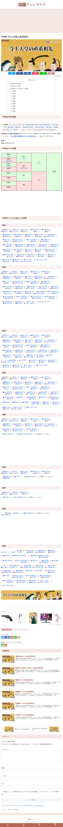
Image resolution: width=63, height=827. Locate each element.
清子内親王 (18, 355)
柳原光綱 (55, 399)
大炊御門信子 (45, 241)
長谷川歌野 (35, 404)
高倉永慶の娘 (18, 572)
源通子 (48, 231)
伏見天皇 (29, 234)
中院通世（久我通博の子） (10, 567)
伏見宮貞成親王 (32, 239)
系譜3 (14, 96)
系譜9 (14, 111)
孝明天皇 (41, 254)
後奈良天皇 (31, 244)
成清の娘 (52, 552)
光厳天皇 (52, 234)
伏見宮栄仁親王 (18, 239)
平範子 (25, 494)
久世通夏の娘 (50, 570)
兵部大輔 (10, 127)
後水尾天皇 (18, 249)
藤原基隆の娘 (6, 515)
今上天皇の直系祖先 (7, 629)
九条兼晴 (40, 355)
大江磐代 (10, 256)
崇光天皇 (6, 239)
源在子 (36, 231)
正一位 (10, 129)
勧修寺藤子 (19, 246)
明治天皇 (51, 254)
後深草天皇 (18, 234)
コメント (5, 749)
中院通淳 (46, 560)
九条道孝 (52, 360)
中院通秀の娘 (14, 565)
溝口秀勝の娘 (7, 572)
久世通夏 (39, 570)
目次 (29, 80)
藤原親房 (52, 550)
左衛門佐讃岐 (51, 251)
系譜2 (14, 93)
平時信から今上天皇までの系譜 (19, 88)
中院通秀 (55, 560)
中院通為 (40, 565)
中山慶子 (41, 256)
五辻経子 (29, 236)
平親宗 (17, 513)
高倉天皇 (25, 127)
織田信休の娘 (54, 397)
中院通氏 (24, 562)
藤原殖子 (24, 231)
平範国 (9, 156)
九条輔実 (50, 355)
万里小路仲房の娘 (21, 560)
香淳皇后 (16, 261)
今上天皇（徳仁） (43, 259)
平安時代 (28, 124)
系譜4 (14, 98)
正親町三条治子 (18, 241)
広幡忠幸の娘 (31, 397)
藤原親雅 (42, 550)
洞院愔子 (19, 236)
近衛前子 (8, 251)
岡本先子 (55, 293)
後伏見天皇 (39, 234)
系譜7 (14, 106)
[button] (58, 523)
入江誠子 (24, 298)
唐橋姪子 (42, 362)
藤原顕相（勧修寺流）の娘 (40, 555)
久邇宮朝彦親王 (50, 296)
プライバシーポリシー (31, 822)
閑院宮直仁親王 (50, 249)
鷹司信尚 (19, 357)
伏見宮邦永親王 (39, 293)
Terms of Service (37, 805)
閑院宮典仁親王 (8, 254)
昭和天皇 (16, 259)
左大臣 (15, 129)
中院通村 (8, 570)
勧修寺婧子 (20, 256)
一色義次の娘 (50, 567)
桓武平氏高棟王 (44, 124)
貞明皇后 (6, 261)
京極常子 (10, 399)
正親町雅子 (31, 256)
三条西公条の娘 (38, 567)
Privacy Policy (28, 805)
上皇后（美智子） (27, 261)
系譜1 (14, 91)
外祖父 (32, 127)
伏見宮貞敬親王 (22, 296)
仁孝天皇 (32, 254)
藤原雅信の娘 (24, 168)
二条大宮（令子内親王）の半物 (12, 552)
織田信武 (33, 399)
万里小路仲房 (8, 560)
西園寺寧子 (39, 236)
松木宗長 (51, 572)
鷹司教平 (30, 355)
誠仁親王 (55, 244)
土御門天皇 (46, 229)
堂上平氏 (54, 124)
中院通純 (19, 570)
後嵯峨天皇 (7, 234)
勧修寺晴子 (54, 246)
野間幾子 (52, 362)
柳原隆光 (26, 402)
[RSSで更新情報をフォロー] (5, 645)
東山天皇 (38, 249)
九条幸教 (13, 360)
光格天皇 (21, 254)
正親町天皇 (43, 244)
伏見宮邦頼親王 (8, 296)
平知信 (16, 127)
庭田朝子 (9, 246)
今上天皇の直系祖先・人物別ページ (21, 629)
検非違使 (49, 127)
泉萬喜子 (52, 298)
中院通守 (34, 560)
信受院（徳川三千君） (9, 362)
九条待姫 (40, 357)
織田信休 (42, 397)
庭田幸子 (34, 241)
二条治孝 (32, 360)
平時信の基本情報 (16, 83)
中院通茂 (29, 570)
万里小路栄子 (31, 246)
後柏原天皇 (19, 244)
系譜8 (14, 108)
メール (4, 776)
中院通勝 (52, 565)
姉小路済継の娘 (26, 567)
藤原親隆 (30, 552)
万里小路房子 (43, 246)
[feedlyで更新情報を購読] (2, 645)
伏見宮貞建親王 (53, 291)
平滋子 (16, 229)
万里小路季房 (44, 557)
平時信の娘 (30, 550)
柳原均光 (16, 402)
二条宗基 (23, 360)
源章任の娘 (9, 161)
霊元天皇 (29, 249)
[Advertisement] (31, 21)
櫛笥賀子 (38, 251)
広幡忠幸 (20, 397)
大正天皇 (6, 259)
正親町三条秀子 (50, 236)
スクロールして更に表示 (54, 624)
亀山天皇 (17, 476)
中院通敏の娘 (44, 562)
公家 (36, 124)
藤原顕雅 (6, 555)
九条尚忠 (42, 360)
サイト (3, 784)
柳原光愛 (36, 402)
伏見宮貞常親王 (8, 434)
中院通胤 (28, 565)
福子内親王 (40, 291)
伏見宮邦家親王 (36, 296)
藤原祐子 (5, 231)
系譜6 (14, 103)
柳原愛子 (51, 256)
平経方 (24, 158)
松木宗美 (6, 575)
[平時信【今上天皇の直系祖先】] (27, 73)
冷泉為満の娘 (29, 357)
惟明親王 (6, 497)
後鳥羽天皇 (35, 229)
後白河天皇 (14, 231)
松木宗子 (29, 251)
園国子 (20, 251)
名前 (3, 768)
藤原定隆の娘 (41, 552)
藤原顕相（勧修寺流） (20, 555)
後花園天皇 (45, 239)
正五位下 (42, 127)
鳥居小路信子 (37, 298)
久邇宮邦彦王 (8, 301)
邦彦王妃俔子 (8, 303)
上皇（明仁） (29, 259)
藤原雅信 (9, 165)
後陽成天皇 (7, 249)
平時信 (22, 129)
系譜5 (14, 101)
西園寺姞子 (7, 236)
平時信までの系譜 (16, 86)
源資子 (7, 241)
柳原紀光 (6, 402)
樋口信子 (32, 362)
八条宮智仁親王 (8, 397)
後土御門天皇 (8, 244)
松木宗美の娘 (9, 298)
